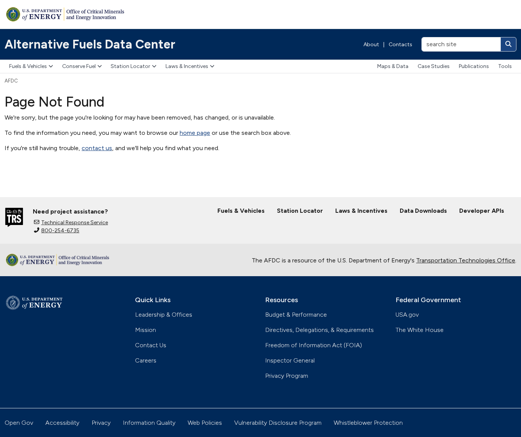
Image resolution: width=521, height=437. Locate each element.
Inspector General (290, 360)
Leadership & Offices (163, 314)
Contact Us (150, 345)
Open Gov (19, 422)
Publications (474, 66)
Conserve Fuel (79, 66)
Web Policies (205, 422)
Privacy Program (286, 375)
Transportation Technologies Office (465, 260)
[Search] (508, 44)
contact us (97, 148)
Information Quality (149, 422)
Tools (505, 66)
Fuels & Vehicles (28, 66)
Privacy (101, 422)
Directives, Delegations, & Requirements (319, 329)
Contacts (400, 44)
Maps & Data (392, 66)
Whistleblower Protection (368, 422)
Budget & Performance (296, 314)
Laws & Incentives (187, 66)
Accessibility (62, 422)
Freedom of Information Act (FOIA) (313, 345)
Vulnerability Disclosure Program (278, 422)
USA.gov (407, 314)
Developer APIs (481, 210)
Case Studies (434, 66)
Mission (145, 329)
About (371, 44)
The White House (420, 329)
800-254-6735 (60, 230)
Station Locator (130, 66)
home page (195, 132)
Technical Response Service (74, 222)
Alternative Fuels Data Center (90, 44)
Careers (145, 360)
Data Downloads (423, 210)
